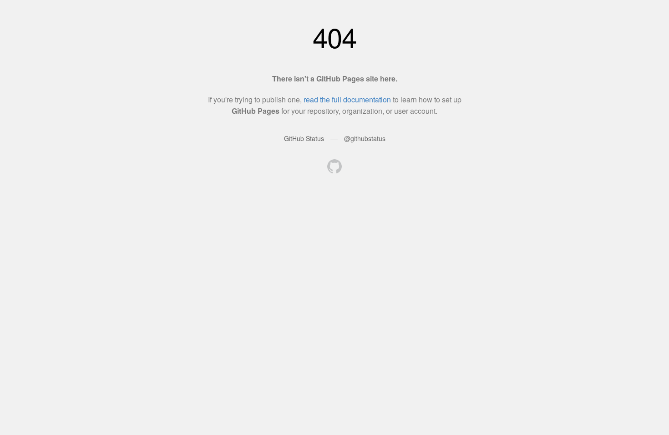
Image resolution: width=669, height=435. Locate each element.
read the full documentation (347, 99)
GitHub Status (304, 138)
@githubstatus (364, 138)
